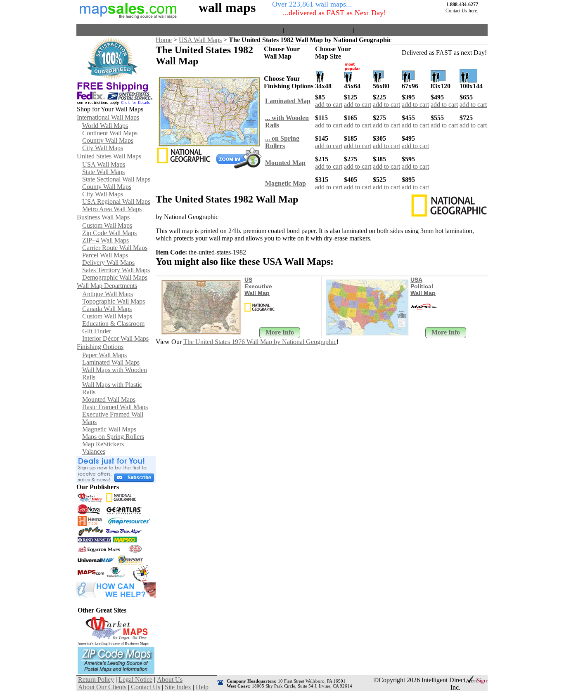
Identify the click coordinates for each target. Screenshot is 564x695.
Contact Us (423, 29)
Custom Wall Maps (107, 225)
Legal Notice (135, 679)
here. (473, 11)
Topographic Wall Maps (113, 301)
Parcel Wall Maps (105, 255)
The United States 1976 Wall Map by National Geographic (260, 341)
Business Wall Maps (103, 217)
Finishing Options (100, 346)
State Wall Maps (103, 171)
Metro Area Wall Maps (112, 208)
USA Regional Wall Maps (116, 201)
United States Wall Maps (109, 156)
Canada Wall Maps (107, 308)
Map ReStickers (103, 444)
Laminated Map (287, 100)
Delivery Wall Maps (108, 262)
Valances (93, 451)
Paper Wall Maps (104, 354)
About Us (338, 29)
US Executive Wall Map (258, 286)
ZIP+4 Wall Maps (105, 240)
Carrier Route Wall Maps (114, 247)
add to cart (328, 104)
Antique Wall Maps (107, 293)
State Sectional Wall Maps (116, 179)
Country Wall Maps (107, 140)
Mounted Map (285, 162)
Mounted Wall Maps (108, 399)
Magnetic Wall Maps (109, 429)
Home (242, 29)
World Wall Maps (105, 125)
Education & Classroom (113, 323)
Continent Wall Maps (109, 133)
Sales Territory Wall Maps (116, 269)
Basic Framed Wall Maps (115, 406)
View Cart (267, 29)
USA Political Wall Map (423, 286)
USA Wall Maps (103, 164)
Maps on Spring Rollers (113, 436)
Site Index (455, 29)
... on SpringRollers (282, 142)
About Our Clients (379, 29)
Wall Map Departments (107, 285)
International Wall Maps (108, 117)
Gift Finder (96, 331)
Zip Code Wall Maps (109, 232)
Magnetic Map (285, 183)
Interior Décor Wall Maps (115, 338)
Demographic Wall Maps (114, 277)
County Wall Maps (106, 186)
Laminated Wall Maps (111, 362)
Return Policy (304, 29)
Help (479, 29)
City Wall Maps (102, 147)
